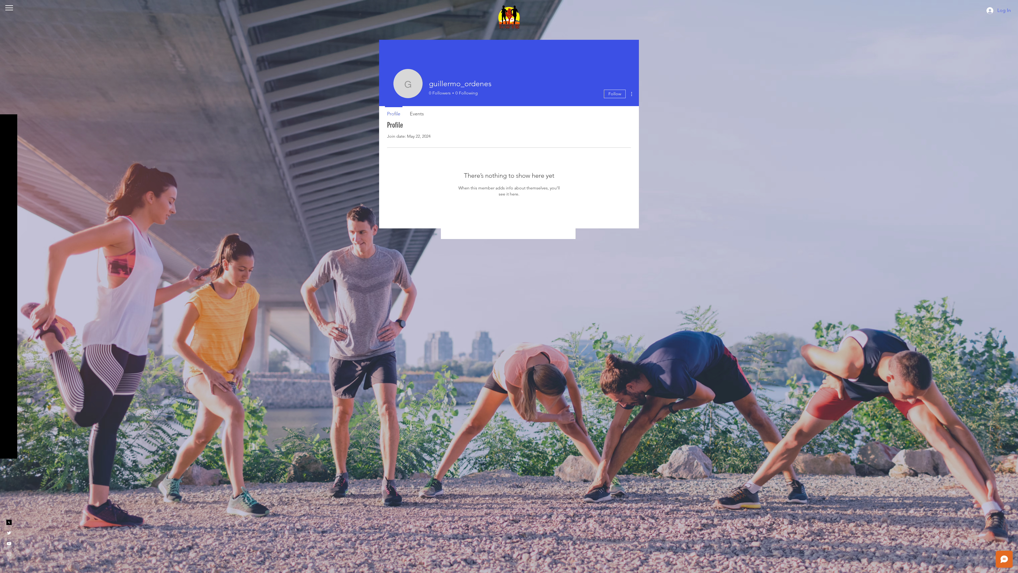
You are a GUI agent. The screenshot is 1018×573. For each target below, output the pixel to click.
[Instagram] (9, 554)
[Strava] (9, 522)
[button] (9, 7)
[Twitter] (9, 533)
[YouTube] (9, 543)
